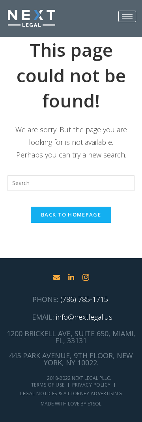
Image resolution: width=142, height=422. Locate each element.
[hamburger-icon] (127, 16)
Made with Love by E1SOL (71, 403)
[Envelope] (56, 277)
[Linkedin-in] (71, 277)
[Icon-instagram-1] (85, 277)
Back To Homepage (71, 214)
